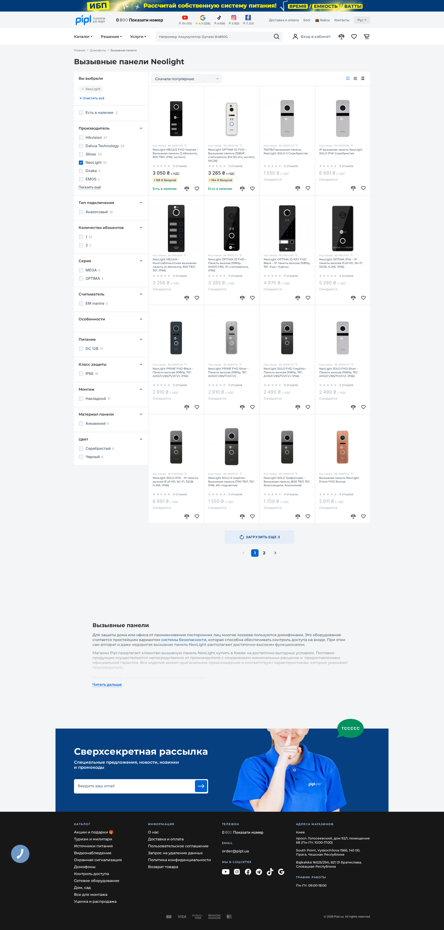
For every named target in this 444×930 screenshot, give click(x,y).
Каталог (82, 37)
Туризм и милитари (93, 839)
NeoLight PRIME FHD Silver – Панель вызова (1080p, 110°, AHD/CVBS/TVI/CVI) (228, 372)
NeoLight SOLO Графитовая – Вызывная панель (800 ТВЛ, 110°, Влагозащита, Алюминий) (287, 481)
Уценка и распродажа (95, 901)
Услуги (136, 37)
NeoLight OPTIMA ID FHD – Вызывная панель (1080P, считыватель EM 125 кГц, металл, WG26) (231, 155)
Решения (110, 37)
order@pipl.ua (235, 851)
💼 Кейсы (322, 20)
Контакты (341, 20)
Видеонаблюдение (92, 853)
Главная (79, 50)
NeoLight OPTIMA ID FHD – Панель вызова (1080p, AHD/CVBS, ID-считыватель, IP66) (228, 265)
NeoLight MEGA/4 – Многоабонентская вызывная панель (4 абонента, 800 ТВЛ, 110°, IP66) (174, 265)
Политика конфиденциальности (179, 860)
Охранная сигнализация (98, 860)
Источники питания (93, 846)
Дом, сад (82, 887)
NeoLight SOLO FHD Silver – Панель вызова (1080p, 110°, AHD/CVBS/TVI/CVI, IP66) (338, 372)
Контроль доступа (91, 874)
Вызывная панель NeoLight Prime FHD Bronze (339, 479)
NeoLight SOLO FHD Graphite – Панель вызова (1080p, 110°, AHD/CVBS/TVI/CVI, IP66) (285, 372)
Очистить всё (93, 98)
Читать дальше (107, 685)
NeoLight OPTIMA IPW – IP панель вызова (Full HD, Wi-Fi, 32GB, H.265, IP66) (341, 263)
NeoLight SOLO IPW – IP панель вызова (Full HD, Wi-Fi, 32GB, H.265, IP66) (175, 481)
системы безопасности (183, 640)
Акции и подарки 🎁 (94, 832)
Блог (307, 20)
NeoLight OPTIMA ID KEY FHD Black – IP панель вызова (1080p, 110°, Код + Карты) (287, 263)
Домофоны (98, 50)
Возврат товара (163, 867)
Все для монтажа (90, 894)
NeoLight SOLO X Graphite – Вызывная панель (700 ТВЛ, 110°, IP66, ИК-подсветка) (231, 481)
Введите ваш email (96, 786)
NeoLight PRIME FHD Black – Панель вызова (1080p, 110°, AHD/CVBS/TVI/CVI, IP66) (173, 372)
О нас (153, 832)
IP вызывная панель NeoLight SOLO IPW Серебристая (340, 151)
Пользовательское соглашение (178, 846)
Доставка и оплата (284, 20)
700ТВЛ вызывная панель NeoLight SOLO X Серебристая (286, 151)
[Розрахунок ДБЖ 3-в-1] (222, 6)
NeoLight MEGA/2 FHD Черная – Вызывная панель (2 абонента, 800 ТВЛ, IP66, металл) (175, 153)
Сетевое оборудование (96, 880)
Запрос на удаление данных (175, 853)
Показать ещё (90, 187)
